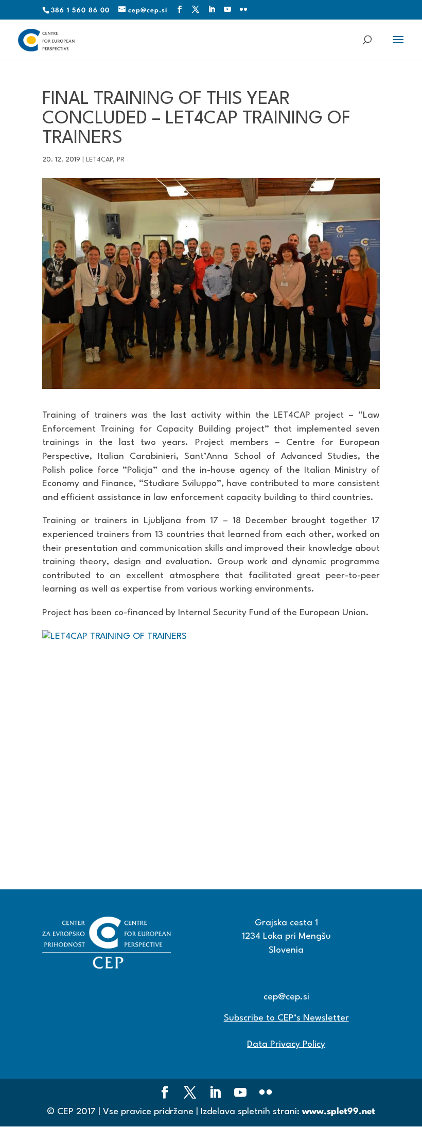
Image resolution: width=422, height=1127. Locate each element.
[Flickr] (244, 10)
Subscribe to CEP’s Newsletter (286, 1018)
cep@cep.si (286, 997)
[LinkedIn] (212, 10)
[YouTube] (228, 10)
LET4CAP (99, 159)
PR (121, 159)
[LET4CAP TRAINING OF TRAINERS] (211, 742)
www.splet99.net (338, 1111)
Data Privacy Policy (286, 1044)
